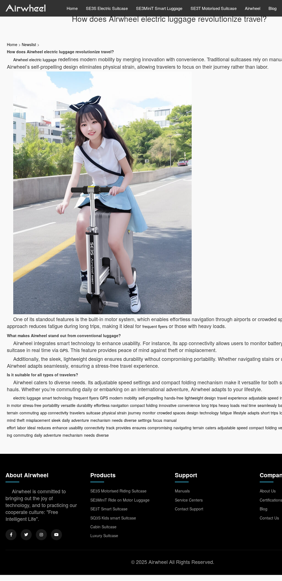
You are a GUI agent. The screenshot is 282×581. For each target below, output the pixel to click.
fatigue (226, 412)
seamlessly (267, 405)
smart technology (57, 398)
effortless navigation (111, 405)
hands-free (173, 398)
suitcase (93, 412)
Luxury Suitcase (104, 535)
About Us (268, 491)
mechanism (100, 420)
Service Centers (189, 500)
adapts (253, 412)
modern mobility (123, 398)
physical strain (114, 412)
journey (134, 412)
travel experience (232, 398)
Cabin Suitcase (103, 526)
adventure (80, 420)
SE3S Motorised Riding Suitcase (118, 491)
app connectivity (54, 412)
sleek (56, 420)
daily (66, 420)
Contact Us (269, 518)
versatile (68, 405)
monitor (149, 412)
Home (72, 8)
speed (242, 427)
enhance (59, 427)
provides (123, 427)
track (110, 427)
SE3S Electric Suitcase (107, 8)
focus (157, 420)
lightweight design (200, 398)
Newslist (29, 44)
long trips (209, 405)
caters (210, 427)
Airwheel (252, 8)
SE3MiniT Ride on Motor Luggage (120, 500)
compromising (160, 427)
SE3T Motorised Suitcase (214, 8)
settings (144, 420)
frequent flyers (154, 326)
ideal (31, 427)
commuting (29, 412)
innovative (168, 405)
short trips (269, 412)
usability (76, 427)
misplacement (38, 420)
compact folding (144, 405)
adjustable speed (263, 398)
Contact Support (189, 508)
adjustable (226, 427)
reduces (44, 427)
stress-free (32, 405)
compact (256, 427)
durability (85, 405)
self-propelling (151, 398)
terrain (198, 427)
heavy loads (229, 405)
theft (21, 420)
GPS (64, 350)
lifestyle (239, 412)
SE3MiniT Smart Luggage (159, 8)
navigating (182, 427)
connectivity (94, 427)
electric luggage (27, 398)
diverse (130, 420)
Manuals (182, 491)
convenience (189, 405)
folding (271, 427)
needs (117, 420)
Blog (272, 8)
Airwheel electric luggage (35, 59)
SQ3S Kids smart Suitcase (113, 518)
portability (51, 405)
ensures (139, 427)
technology (209, 412)
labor (21, 427)
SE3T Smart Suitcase (109, 508)
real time (248, 405)
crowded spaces (171, 412)
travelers (77, 412)
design (192, 412)
